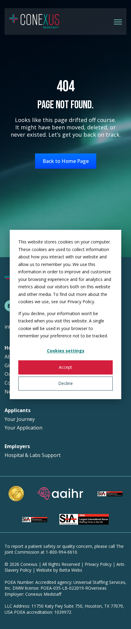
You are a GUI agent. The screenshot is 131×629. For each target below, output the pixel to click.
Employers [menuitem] (17, 446)
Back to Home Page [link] (66, 161)
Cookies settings (65, 351)
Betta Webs (70, 570)
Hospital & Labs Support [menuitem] (33, 455)
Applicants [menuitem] (17, 410)
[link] (34, 21)
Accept (65, 367)
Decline (65, 383)
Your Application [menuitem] (23, 428)
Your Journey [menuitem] (20, 419)
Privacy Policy (98, 564)
